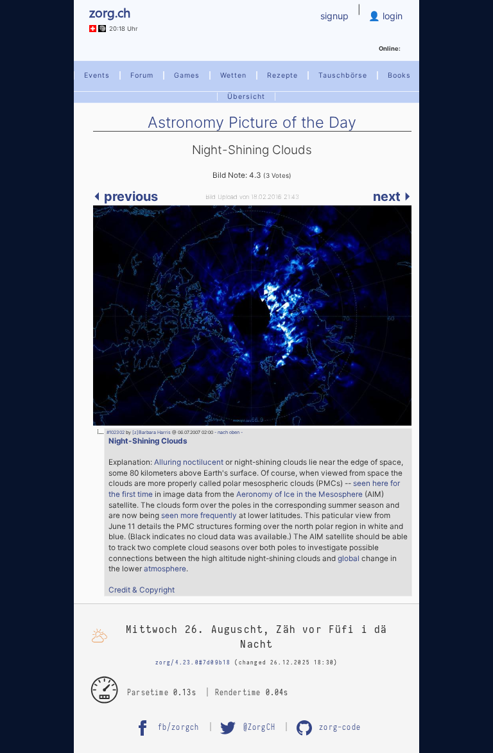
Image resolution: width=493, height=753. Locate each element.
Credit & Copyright (141, 589)
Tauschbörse (342, 75)
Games (187, 75)
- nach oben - (228, 432)
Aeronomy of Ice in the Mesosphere (299, 494)
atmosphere (165, 568)
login (391, 15)
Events (97, 75)
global (348, 558)
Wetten (233, 75)
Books (399, 75)
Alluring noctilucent (188, 462)
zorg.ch (109, 12)
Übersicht (246, 96)
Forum (141, 75)
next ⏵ (392, 196)
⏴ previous (125, 196)
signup (334, 15)
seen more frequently (199, 515)
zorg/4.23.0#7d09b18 (193, 662)
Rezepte (282, 75)
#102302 (116, 432)
